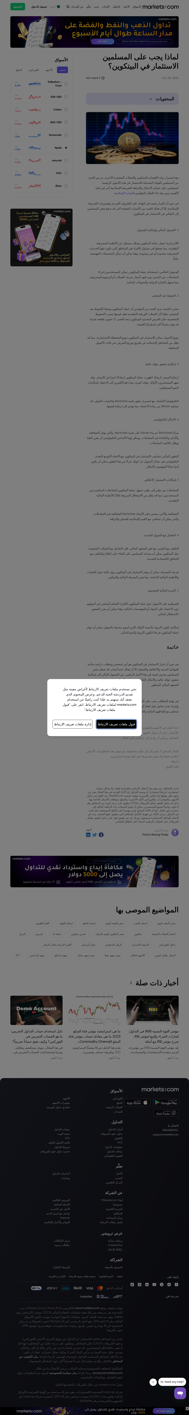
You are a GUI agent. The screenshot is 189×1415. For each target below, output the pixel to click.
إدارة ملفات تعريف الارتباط (72, 724)
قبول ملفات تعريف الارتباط (116, 724)
